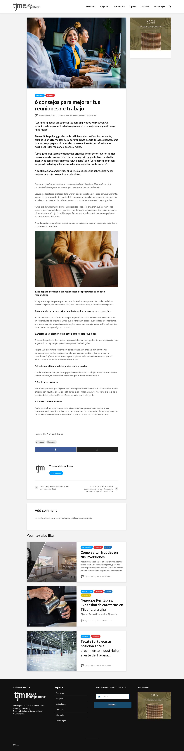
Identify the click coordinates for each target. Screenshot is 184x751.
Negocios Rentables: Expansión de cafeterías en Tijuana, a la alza (102, 605)
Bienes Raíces (86, 547)
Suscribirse (112, 705)
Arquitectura (87, 592)
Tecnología (159, 6)
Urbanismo (119, 6)
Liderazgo (39, 95)
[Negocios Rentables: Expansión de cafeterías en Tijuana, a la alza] (52, 606)
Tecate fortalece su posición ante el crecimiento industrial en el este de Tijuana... (100, 648)
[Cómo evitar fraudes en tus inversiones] (52, 561)
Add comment (80, 115)
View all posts (56, 473)
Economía (85, 636)
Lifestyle (145, 6)
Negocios (105, 6)
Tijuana (132, 6)
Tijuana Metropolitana (47, 115)
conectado (61, 518)
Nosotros (91, 6)
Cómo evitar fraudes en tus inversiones (99, 554)
